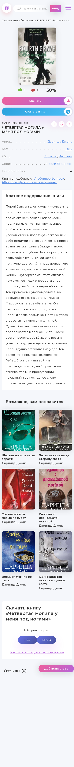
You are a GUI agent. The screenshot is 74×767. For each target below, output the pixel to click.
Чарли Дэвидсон (59, 164)
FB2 (27, 640)
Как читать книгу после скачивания (37, 652)
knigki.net (6, 8)
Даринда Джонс (59, 141)
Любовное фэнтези (49, 178)
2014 (68, 149)
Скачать (35, 100)
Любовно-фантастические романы (30, 182)
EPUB (46, 640)
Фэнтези (65, 156)
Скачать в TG (35, 111)
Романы (50, 156)
